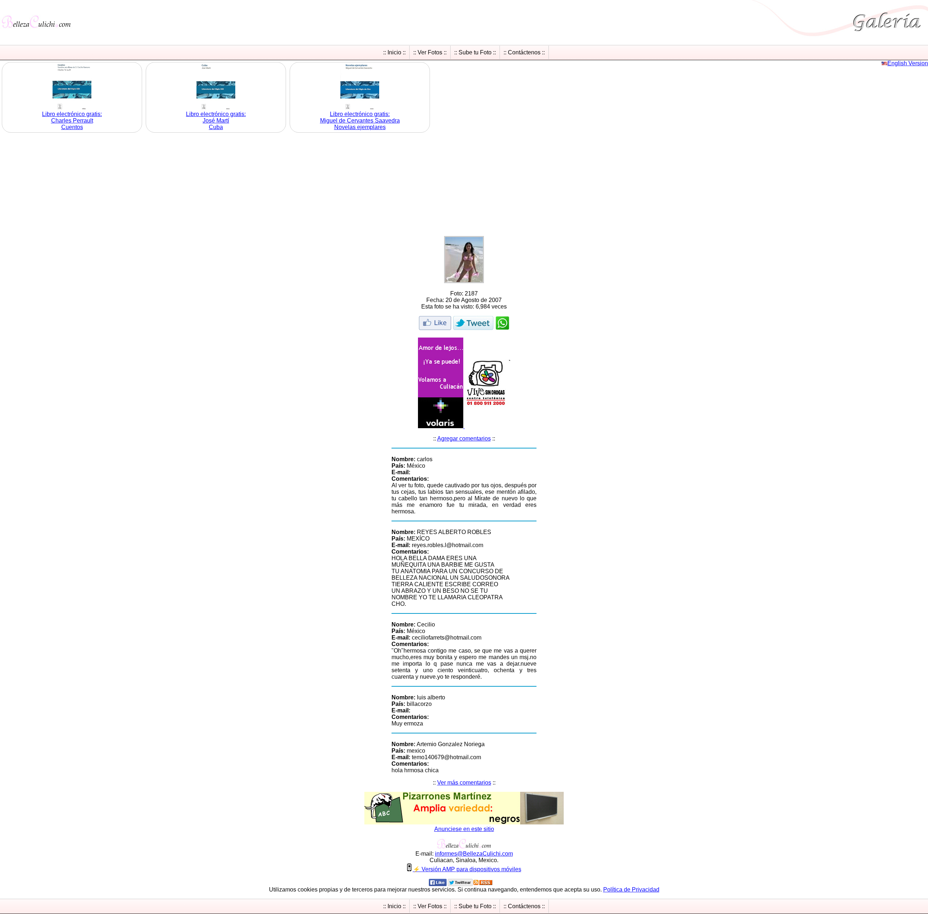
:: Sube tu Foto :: (475, 52)
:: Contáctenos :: (524, 52)
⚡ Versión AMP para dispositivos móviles (467, 869)
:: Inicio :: (394, 52)
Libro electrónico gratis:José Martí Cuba (216, 120)
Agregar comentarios (464, 438)
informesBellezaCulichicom (474, 854)
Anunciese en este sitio (464, 829)
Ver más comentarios (464, 782)
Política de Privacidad (631, 889)
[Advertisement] (464, 185)
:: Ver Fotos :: (430, 52)
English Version (907, 63)
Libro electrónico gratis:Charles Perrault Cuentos (72, 120)
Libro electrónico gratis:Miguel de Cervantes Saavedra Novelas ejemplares (360, 120)
